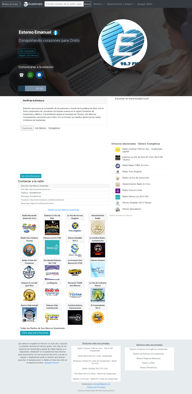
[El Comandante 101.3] (98, 317)
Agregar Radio (144, 4)
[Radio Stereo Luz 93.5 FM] (52, 247)
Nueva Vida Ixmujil (29, 305)
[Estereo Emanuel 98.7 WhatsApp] (30, 74)
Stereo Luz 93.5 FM (52, 238)
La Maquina (52, 283)
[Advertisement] (63, 152)
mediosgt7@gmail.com (101, 384)
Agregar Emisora (51, 362)
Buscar (87, 4)
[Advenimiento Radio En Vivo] (98, 227)
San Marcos (40, 128)
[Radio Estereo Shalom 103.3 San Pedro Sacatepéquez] (98, 269)
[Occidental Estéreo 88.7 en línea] (52, 272)
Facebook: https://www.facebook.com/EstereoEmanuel (42, 200)
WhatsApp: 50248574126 (31, 196)
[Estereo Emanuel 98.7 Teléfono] (21, 74)
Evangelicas (54, 128)
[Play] (21, 88)
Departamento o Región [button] (120, 4)
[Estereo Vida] (52, 317)
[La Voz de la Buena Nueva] (98, 294)
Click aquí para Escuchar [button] (35, 332)
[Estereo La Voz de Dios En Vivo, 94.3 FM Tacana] (52, 227)
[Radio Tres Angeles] (75, 227)
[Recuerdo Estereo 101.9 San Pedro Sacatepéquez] (29, 227)
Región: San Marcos (28, 55)
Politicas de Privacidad (96, 387)
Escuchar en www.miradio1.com (132, 98)
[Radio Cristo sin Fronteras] (29, 272)
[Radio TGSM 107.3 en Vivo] (75, 294)
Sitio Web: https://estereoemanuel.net (35, 189)
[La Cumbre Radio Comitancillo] (98, 250)
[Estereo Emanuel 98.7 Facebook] (39, 74)
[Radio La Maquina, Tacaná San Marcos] (52, 292)
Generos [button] (98, 4)
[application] (32, 88)
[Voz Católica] (29, 250)
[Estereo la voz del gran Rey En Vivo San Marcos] (29, 294)
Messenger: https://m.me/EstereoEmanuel (37, 203)
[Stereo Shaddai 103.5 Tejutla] (75, 250)
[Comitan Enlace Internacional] (75, 317)
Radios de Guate (10, 4)
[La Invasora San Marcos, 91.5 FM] (75, 272)
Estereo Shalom (98, 260)
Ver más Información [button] (30, 176)
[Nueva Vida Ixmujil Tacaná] (29, 314)
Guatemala (35, 4)
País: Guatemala (26, 51)
